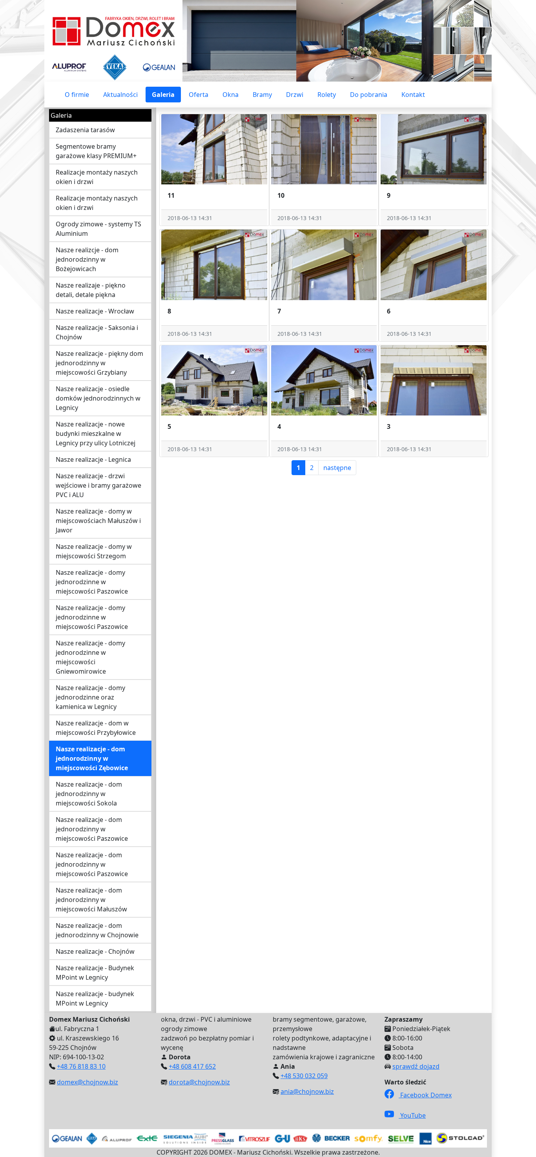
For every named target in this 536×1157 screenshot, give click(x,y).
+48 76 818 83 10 (81, 1066)
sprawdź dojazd (415, 1066)
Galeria (163, 94)
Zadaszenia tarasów (85, 130)
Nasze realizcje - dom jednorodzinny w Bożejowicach (87, 259)
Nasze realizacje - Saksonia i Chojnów (97, 332)
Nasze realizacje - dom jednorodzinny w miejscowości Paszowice (92, 829)
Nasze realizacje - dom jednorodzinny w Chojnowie (97, 930)
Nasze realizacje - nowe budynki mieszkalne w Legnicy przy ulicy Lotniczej (95, 433)
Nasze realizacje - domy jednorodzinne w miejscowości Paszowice (92, 582)
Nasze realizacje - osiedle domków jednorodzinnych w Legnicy (98, 398)
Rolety (326, 94)
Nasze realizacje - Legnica (93, 459)
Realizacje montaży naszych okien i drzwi (97, 177)
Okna (230, 94)
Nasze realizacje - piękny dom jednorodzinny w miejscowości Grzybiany (99, 363)
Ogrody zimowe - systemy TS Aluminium (98, 229)
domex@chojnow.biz (87, 1082)
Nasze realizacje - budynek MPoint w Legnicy (95, 998)
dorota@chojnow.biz (199, 1082)
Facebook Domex (425, 1095)
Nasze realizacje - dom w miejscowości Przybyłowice (96, 728)
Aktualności (120, 94)
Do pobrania (368, 94)
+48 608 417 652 (192, 1066)
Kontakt (413, 94)
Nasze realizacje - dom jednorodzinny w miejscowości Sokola (89, 793)
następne (337, 467)
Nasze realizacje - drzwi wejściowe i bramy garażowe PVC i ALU (98, 485)
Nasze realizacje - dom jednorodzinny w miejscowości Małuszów (91, 899)
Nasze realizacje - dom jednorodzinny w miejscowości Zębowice (92, 758)
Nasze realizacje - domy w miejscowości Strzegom (94, 551)
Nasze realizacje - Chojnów (95, 951)
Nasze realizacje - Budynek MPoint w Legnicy (95, 973)
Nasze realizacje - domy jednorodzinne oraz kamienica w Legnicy (90, 697)
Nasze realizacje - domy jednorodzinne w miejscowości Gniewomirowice (90, 657)
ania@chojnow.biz (307, 1091)
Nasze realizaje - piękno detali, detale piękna (91, 290)
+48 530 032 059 (304, 1075)
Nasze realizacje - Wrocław (95, 311)
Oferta (198, 94)
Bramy (262, 94)
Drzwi (294, 94)
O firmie (77, 94)
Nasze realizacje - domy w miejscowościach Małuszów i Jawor (98, 520)
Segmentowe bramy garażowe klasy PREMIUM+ (96, 151)
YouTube (412, 1115)
